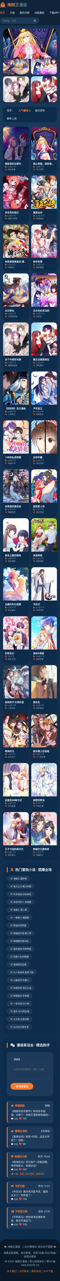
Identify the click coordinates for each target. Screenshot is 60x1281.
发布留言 (23, 1086)
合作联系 (24, 1271)
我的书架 (25, 12)
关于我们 (12, 1271)
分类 (12, 12)
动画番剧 (39, 12)
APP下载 (48, 1271)
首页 (2, 12)
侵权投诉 (36, 1271)
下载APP (54, 12)
